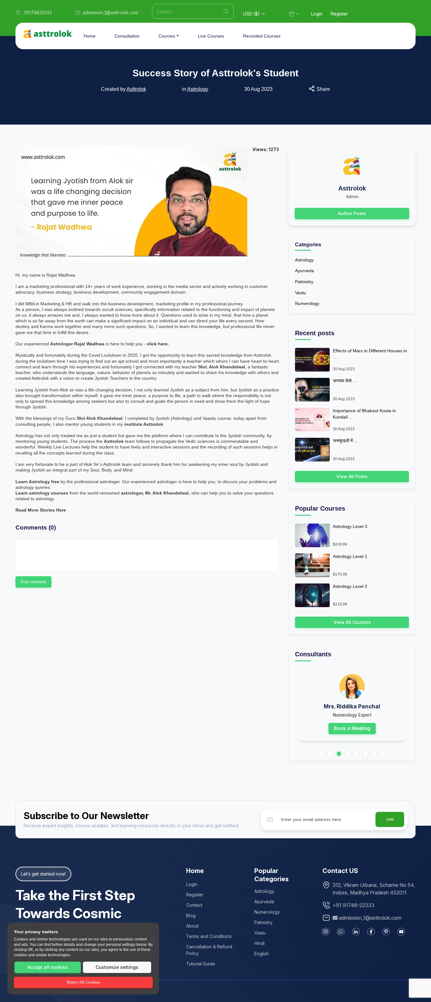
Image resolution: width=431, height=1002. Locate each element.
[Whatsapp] (341, 931)
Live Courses (211, 35)
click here (157, 343)
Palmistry (304, 281)
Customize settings (117, 967)
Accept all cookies (47, 967)
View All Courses (352, 622)
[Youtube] (401, 931)
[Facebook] (371, 931)
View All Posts (352, 476)
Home (90, 35)
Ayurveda (304, 270)
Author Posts (352, 213)
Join (390, 819)
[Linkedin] (356, 931)
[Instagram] (325, 931)
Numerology (307, 303)
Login (316, 13)
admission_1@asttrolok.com (370, 918)
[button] (321, 754)
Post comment (33, 581)
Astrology (197, 89)
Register (339, 13)
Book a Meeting (352, 728)
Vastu (300, 292)
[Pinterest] (386, 931)
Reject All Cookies (83, 982)
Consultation (127, 35)
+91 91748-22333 (354, 905)
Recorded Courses (261, 35)
